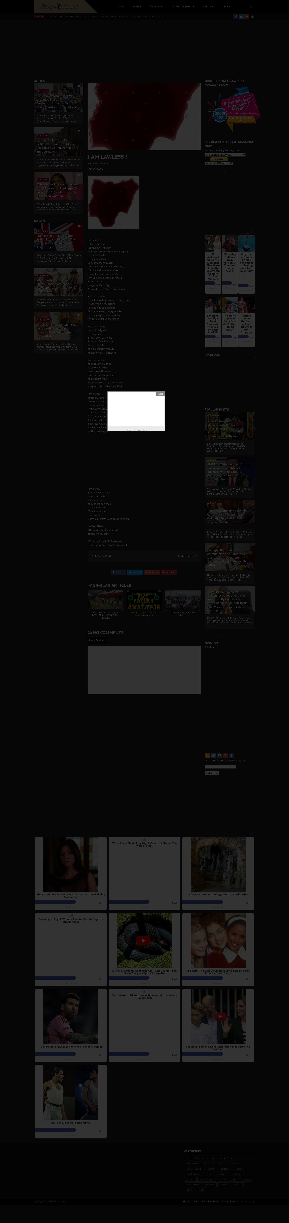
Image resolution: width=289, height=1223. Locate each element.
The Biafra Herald (140, 430)
